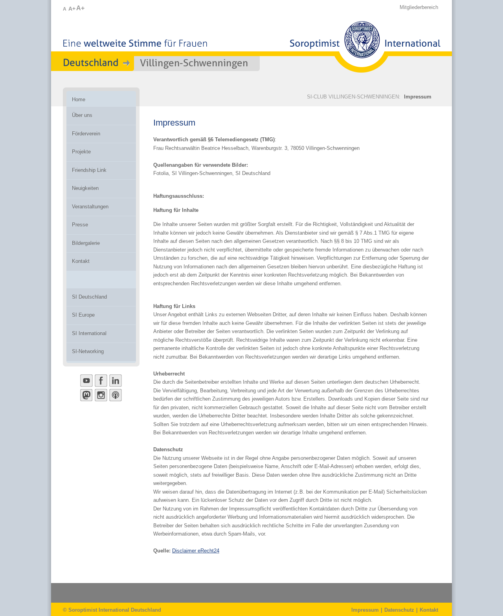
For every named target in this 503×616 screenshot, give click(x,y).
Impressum (417, 97)
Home (78, 99)
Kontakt (429, 610)
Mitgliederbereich (419, 7)
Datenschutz (399, 610)
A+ (71, 8)
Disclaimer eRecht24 (195, 551)
